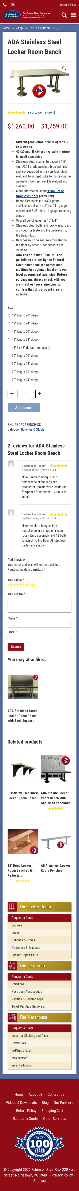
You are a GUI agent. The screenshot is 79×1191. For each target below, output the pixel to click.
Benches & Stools (68, 28)
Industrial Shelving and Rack (30, 1036)
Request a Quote (22, 918)
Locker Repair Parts (25, 955)
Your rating (16, 580)
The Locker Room (40, 28)
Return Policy (26, 1110)
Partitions (18, 984)
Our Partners (63, 1102)
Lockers (17, 925)
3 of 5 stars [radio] (21, 585)
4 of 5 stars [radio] (27, 585)
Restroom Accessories (27, 992)
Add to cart (23, 407)
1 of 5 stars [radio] (10, 585)
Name (13, 618)
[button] (64, 68)
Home (6, 28)
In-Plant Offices (22, 1050)
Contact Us (56, 1094)
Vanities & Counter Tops (27, 999)
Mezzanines (19, 1058)
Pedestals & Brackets (26, 948)
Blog (45, 1102)
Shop (19, 28)
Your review (16, 594)
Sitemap (39, 1180)
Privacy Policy (62, 1175)
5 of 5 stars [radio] (33, 585)
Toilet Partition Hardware (28, 1006)
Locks (16, 933)
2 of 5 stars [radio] (16, 585)
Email (12, 632)
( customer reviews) (41, 112)
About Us (36, 1094)
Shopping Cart (52, 1110)
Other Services (54, 1118)
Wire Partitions (21, 1065)
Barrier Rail (19, 1043)
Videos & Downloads (21, 1102)
